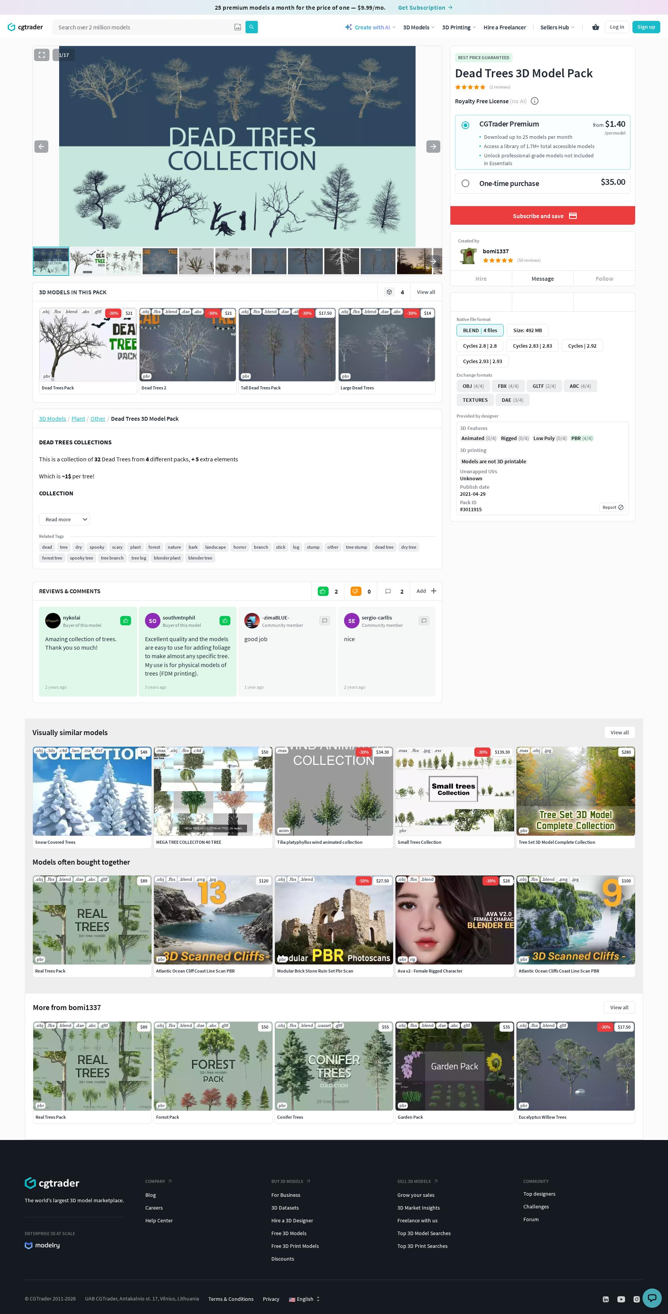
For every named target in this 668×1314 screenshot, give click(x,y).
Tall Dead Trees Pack (261, 388)
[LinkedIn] (606, 1299)
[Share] (604, 302)
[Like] (481, 302)
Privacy (271, 1298)
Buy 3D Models (287, 1181)
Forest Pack (167, 1117)
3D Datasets (285, 1207)
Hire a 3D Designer (292, 1220)
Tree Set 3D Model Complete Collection (557, 842)
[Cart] (596, 27)
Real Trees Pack (51, 1117)
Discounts (282, 1258)
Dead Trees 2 (153, 388)
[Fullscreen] (41, 55)
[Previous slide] (41, 146)
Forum (531, 1219)
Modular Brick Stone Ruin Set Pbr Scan (315, 971)
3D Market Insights (418, 1207)
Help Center (159, 1220)
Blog (150, 1194)
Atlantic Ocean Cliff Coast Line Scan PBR (195, 971)
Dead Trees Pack (58, 388)
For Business (285, 1194)
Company (155, 1181)
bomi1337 (496, 251)
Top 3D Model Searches (424, 1233)
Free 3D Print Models (295, 1245)
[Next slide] (433, 146)
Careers (154, 1207)
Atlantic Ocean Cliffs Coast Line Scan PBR (559, 971)
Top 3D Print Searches (422, 1245)
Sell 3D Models (414, 1181)
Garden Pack (410, 1117)
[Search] (251, 27)
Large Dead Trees (357, 388)
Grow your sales (416, 1194)
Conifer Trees (290, 1117)
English (301, 1299)
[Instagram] (637, 1299)
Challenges (536, 1206)
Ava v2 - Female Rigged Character (430, 971)
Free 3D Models (289, 1233)
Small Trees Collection (419, 842)
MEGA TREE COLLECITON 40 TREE (188, 842)
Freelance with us (417, 1220)
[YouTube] (622, 1299)
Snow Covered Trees (55, 842)
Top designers (539, 1193)
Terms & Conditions (231, 1298)
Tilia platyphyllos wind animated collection (320, 842)
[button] (238, 27)
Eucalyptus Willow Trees (542, 1117)
